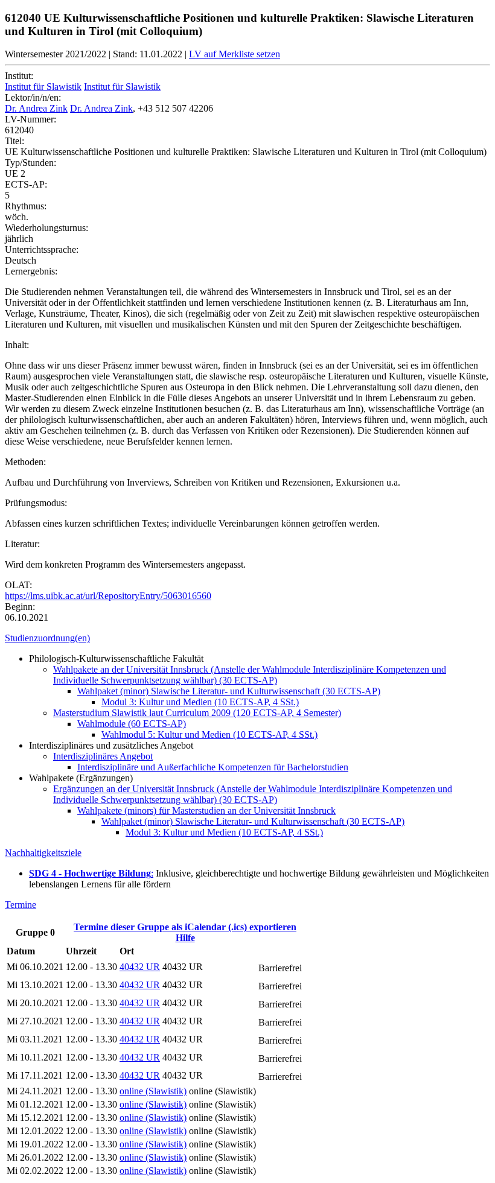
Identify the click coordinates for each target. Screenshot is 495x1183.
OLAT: (18, 585)
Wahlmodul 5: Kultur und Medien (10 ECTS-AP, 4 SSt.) (209, 734)
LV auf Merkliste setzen (234, 54)
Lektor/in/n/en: (33, 97)
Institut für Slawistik (43, 86)
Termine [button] (20, 904)
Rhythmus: (25, 206)
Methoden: (25, 462)
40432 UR (140, 967)
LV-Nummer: (30, 119)
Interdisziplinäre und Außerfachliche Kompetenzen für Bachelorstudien (212, 767)
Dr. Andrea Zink (36, 108)
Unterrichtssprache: (41, 249)
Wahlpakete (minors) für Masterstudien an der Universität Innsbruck (206, 810)
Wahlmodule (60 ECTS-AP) (131, 723)
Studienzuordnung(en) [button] (47, 638)
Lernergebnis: (31, 271)
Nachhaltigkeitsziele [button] (43, 853)
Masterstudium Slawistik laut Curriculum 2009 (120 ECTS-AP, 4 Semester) (197, 713)
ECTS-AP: (26, 184)
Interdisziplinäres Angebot (103, 756)
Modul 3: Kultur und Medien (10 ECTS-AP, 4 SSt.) (200, 702)
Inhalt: (17, 345)
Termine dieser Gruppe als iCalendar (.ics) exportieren (185, 927)
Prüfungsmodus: (36, 503)
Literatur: (22, 544)
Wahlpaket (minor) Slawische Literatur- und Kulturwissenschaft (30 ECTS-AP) (228, 691)
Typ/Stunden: (30, 162)
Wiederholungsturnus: (46, 228)
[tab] (247, 638)
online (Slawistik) (153, 1091)
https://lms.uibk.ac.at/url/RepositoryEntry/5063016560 (108, 596)
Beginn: (20, 606)
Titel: (14, 141)
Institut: (19, 76)
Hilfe (185, 938)
